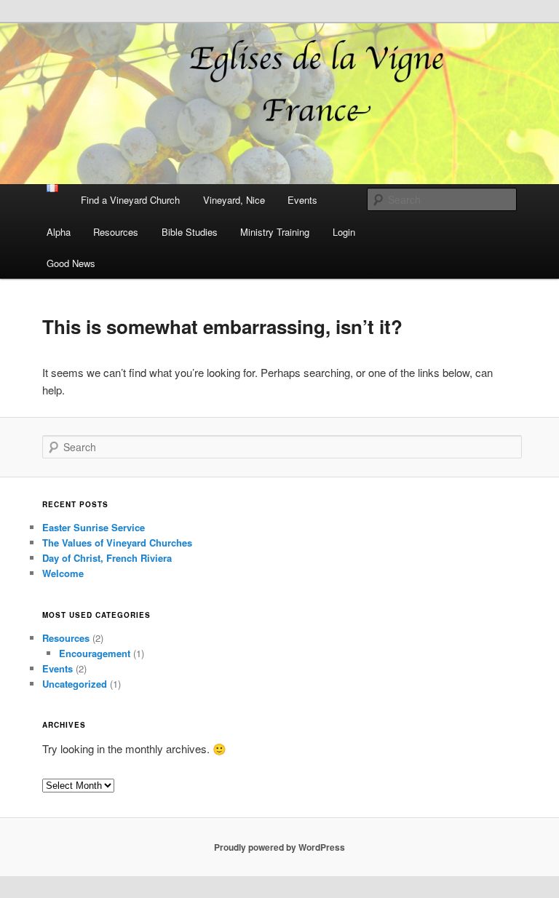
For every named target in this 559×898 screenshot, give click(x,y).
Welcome (63, 573)
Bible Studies (190, 232)
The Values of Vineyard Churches (117, 542)
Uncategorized (74, 684)
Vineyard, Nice (234, 200)
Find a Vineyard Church (130, 200)
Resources (115, 232)
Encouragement (94, 653)
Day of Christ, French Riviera (107, 558)
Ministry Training (274, 232)
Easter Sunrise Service (93, 527)
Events (302, 200)
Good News (71, 263)
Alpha (59, 232)
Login (344, 232)
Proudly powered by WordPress (279, 847)
